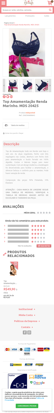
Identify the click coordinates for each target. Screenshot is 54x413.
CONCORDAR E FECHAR (27, 406)
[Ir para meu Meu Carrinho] (49, 3)
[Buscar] (50, 10)
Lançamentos (10, 16)
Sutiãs (46, 16)
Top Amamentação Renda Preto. (9, 283)
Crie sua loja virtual (11, 411)
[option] (13, 85)
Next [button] (50, 85)
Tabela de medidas (18, 125)
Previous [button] (4, 85)
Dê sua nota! (44, 246)
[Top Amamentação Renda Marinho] (13, 85)
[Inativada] (17, 387)
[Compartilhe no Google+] (11, 96)
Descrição (11, 144)
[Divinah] (26, 3)
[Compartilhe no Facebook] (4, 96)
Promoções (30, 16)
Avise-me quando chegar (14, 133)
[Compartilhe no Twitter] (7, 96)
